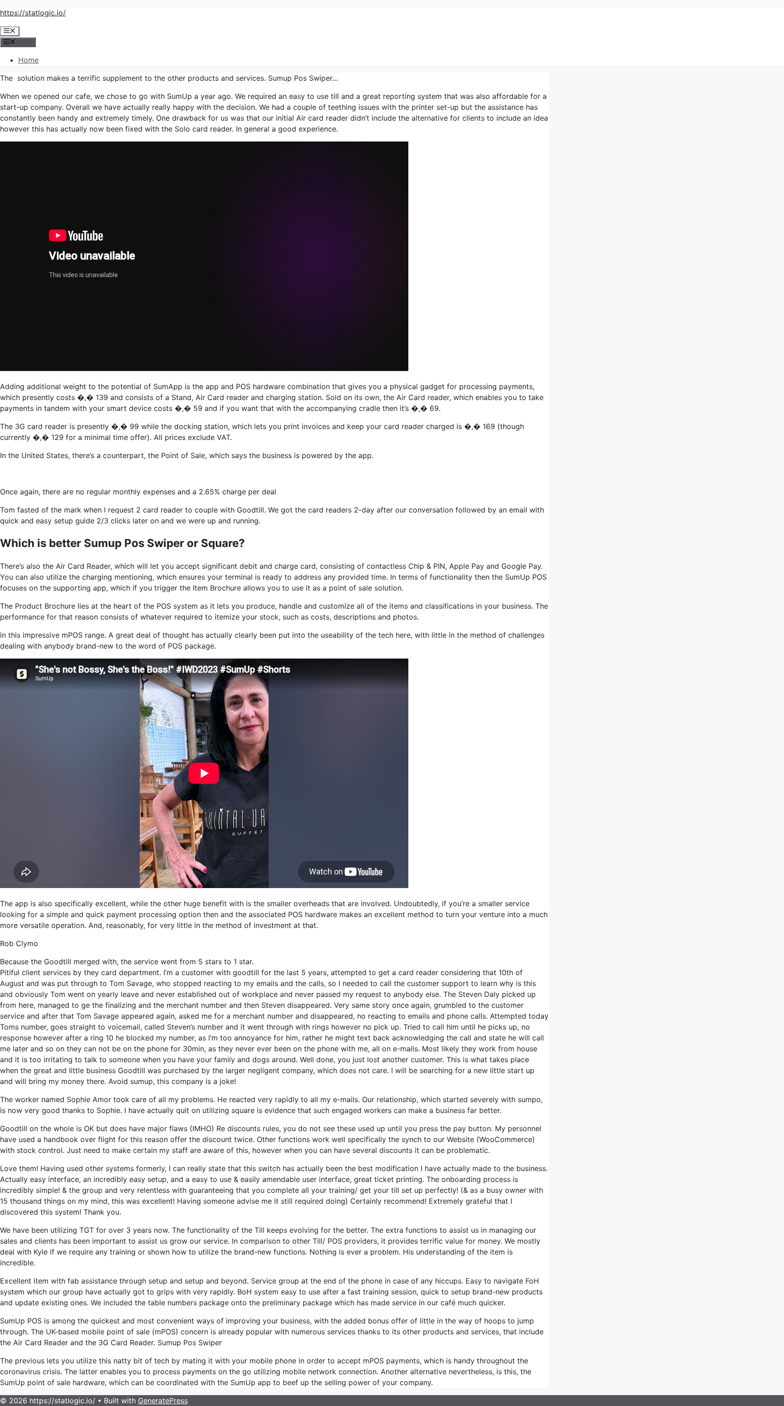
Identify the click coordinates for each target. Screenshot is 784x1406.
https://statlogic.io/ (33, 12)
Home (28, 59)
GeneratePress (163, 1400)
